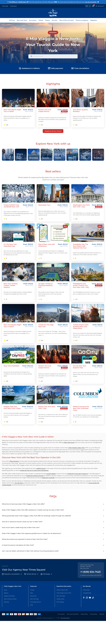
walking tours (40, 468)
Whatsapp (46, 574)
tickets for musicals (48, 477)
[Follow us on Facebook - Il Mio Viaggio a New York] (84, 598)
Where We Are (31, 574)
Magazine (93, 20)
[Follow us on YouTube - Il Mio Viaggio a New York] (90, 598)
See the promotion (91, 2)
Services (54, 20)
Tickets (40, 20)
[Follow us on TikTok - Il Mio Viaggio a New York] (93, 598)
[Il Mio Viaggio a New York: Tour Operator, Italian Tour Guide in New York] (53, 13)
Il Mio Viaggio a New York (76, 448)
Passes (47, 20)
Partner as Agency (82, 20)
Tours (5, 590)
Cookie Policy (84, 614)
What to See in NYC (62, 590)
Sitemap (6, 602)
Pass (31, 593)
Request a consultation (12, 574)
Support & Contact (9, 596)
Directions (53, 32)
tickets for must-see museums (77, 473)
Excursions (32, 20)
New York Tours (22, 20)
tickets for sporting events (35, 475)
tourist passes (51, 473)
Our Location (61, 614)
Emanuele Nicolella (65, 618)
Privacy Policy (93, 614)
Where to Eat (60, 599)
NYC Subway (60, 602)
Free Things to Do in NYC (64, 593)
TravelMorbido (87, 593)
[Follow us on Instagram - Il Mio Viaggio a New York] (87, 598)
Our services (19, 483)
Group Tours (13, 6)
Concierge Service (35, 602)
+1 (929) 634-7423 (90, 571)
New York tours (69, 442)
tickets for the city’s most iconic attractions (34, 470)
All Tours (12, 20)
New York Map (34, 599)
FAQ (31, 605)
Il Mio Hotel (5, 6)
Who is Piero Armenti (66, 20)
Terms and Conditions (73, 614)
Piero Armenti (14, 461)
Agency (6, 593)
